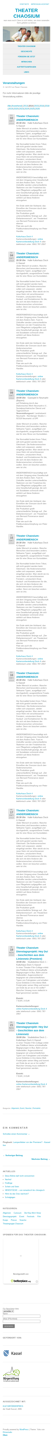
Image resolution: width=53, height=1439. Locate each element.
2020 (16, 108)
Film (39, 1216)
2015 (36, 106)
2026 (37, 108)
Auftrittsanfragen (26, 67)
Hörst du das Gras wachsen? (17, 1194)
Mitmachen (26, 62)
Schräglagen (10, 1197)
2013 (25, 106)
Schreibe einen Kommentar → (16, 1134)
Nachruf (8, 1179)
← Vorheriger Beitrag (13, 1155)
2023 (21, 108)
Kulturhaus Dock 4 (24, 236)
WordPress (24, 1429)
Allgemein (15, 1108)
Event (22, 1108)
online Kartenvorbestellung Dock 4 (31, 1009)
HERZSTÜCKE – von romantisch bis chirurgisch (25, 1190)
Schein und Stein (12, 1187)
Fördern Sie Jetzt (26, 57)
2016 (41, 106)
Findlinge (8, 1183)
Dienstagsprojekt (10, 1216)
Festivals (30, 1216)
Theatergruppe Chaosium (13, 1224)
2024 (26, 108)
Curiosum (17, 1213)
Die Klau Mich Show (32, 1213)
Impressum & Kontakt (40, 4)
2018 (47, 106)
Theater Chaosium (26, 46)
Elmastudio (7, 1432)
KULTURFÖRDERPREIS (13, 1406)
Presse (14, 1220)
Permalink (36, 1108)
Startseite (24, 4)
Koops (5, 1220)
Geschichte (26, 51)
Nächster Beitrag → (41, 1159)
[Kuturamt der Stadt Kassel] (12, 1356)
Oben (5, 1435)
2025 (32, 108)
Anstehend (17, 106)
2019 (10, 108)
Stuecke (28, 1108)
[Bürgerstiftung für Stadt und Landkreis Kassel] (11, 1381)
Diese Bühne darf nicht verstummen (19, 1176)
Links (26, 72)
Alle (9, 106)
